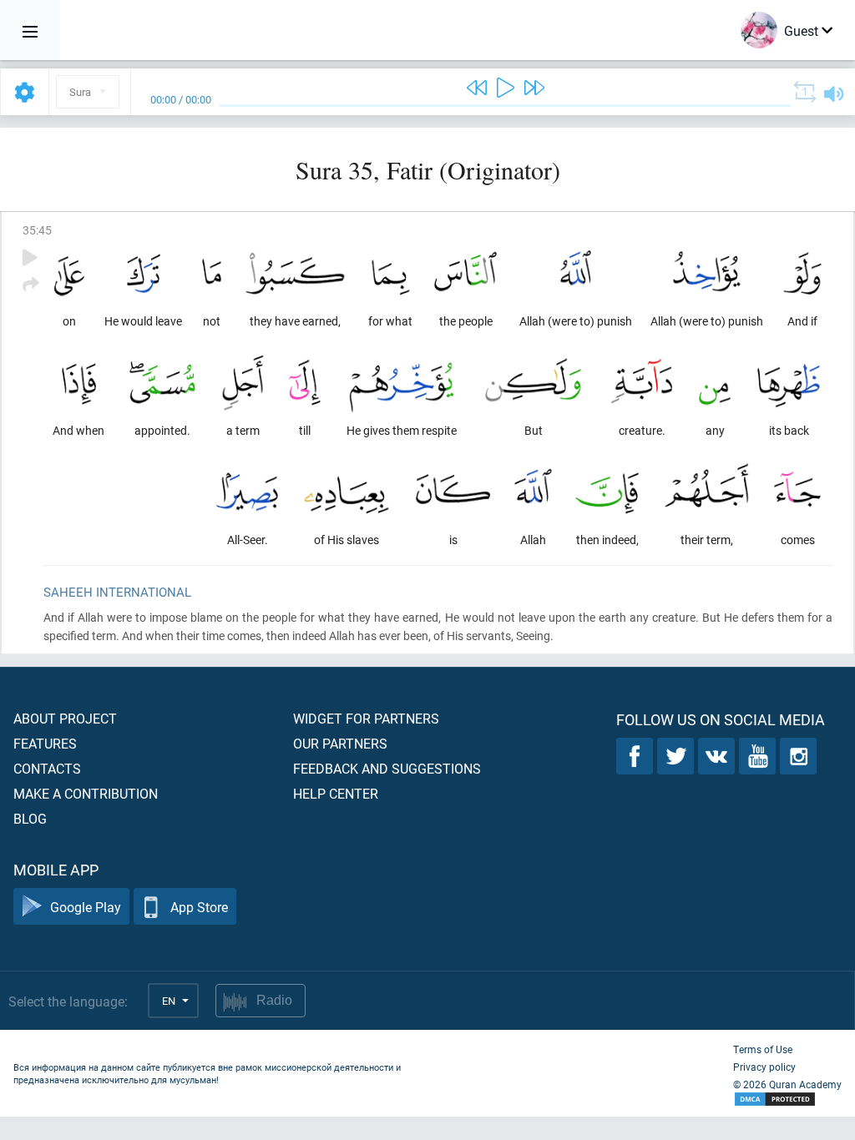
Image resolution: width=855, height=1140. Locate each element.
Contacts (47, 768)
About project (65, 718)
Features (45, 743)
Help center (335, 793)
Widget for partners (366, 718)
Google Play (85, 907)
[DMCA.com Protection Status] (787, 1099)
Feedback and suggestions (387, 768)
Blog (30, 818)
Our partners (340, 743)
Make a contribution (85, 793)
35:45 (37, 230)
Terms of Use (762, 1049)
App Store (199, 907)
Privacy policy (764, 1066)
